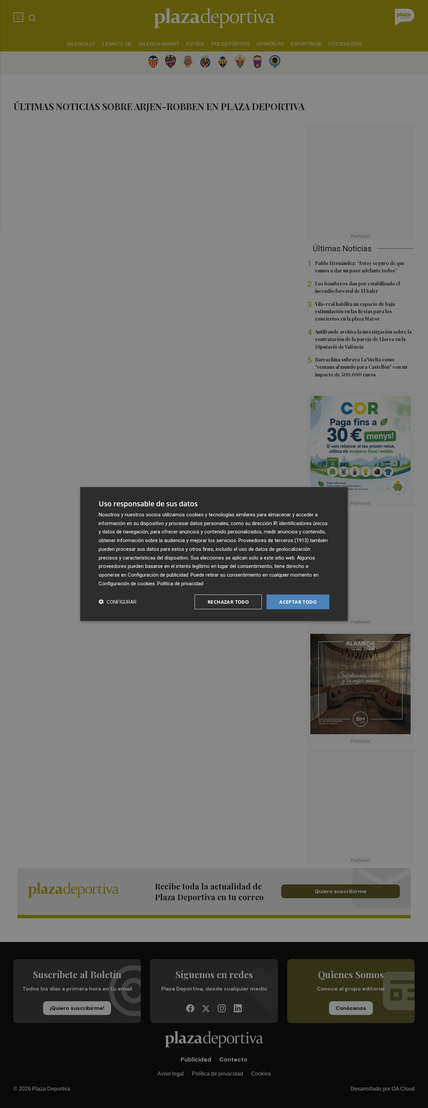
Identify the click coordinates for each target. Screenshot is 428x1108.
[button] (117, 602)
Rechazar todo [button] (228, 601)
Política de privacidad (180, 583)
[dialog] (214, 554)
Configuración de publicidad (158, 575)
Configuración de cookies (127, 583)
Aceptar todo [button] (298, 601)
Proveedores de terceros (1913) (273, 540)
